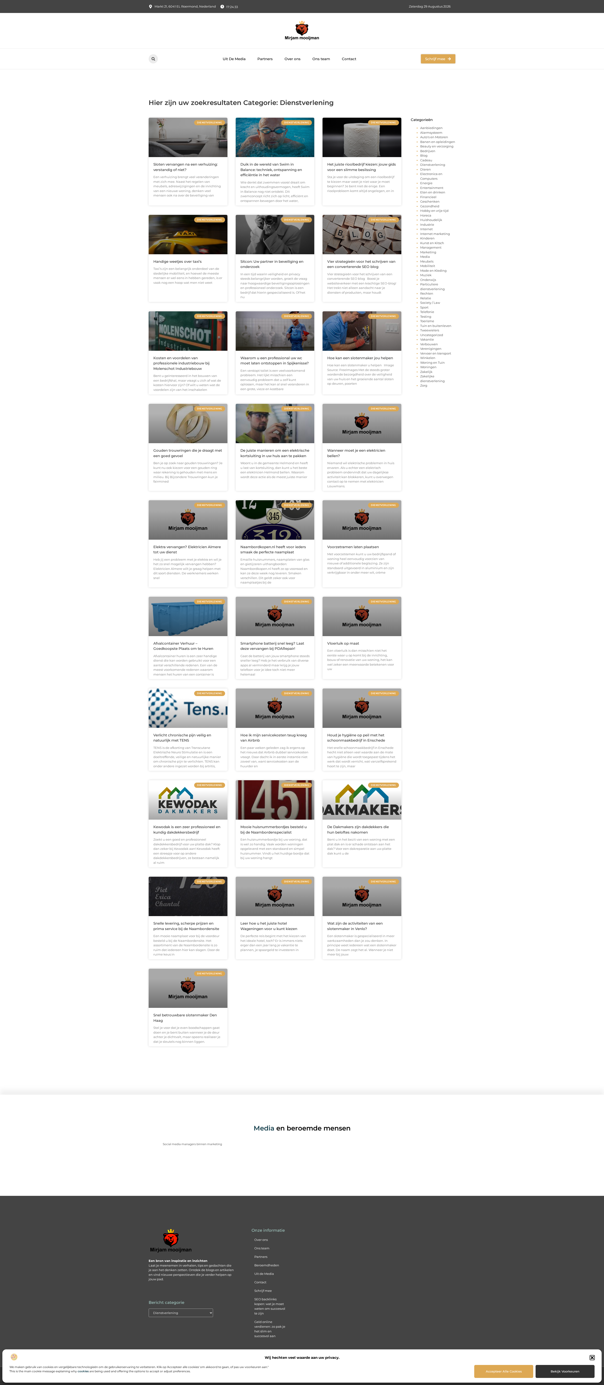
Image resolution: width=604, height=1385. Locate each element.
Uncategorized (431, 335)
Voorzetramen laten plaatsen (353, 547)
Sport (424, 307)
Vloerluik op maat (343, 643)
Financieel (428, 197)
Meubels (426, 261)
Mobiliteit (427, 266)
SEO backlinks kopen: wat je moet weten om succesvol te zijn (269, 1306)
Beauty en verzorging (436, 146)
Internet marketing (435, 234)
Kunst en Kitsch (432, 243)
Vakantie (427, 339)
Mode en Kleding (433, 270)
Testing (425, 316)
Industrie (427, 224)
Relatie (425, 298)
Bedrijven (427, 151)
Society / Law (430, 303)
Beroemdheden (266, 1265)
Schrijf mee (263, 1291)
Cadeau (426, 160)
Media (425, 257)
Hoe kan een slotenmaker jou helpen (360, 358)
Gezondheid (429, 206)
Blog (424, 155)
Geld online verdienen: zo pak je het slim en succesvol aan (269, 1329)
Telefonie (427, 312)
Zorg (423, 385)
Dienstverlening (432, 165)
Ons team (321, 59)
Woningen (428, 367)
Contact (349, 59)
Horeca (425, 215)
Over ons (293, 59)
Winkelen (427, 358)
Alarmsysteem (431, 132)
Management (430, 247)
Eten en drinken (432, 192)
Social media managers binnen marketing (192, 1144)
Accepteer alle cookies (504, 1371)
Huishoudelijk (431, 220)
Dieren (425, 169)
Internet (426, 229)
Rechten (426, 293)
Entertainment (431, 188)
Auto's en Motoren (434, 137)
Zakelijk (426, 372)
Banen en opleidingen (437, 142)
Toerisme (427, 321)
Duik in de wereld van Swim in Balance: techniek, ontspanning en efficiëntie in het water (271, 169)
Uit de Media (264, 1274)
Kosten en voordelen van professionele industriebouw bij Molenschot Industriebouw (181, 363)
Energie (426, 183)
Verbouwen (429, 344)
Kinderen (427, 238)
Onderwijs (428, 280)
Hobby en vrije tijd (434, 211)
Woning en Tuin (432, 362)
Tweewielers (429, 330)
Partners (265, 59)
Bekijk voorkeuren (565, 1371)
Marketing (428, 252)
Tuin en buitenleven (435, 326)
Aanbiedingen (431, 128)
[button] (592, 1357)
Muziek (426, 275)
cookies (83, 1371)
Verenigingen (430, 348)
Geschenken (430, 201)
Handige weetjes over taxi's (177, 261)
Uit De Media (234, 59)
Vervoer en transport (435, 353)
